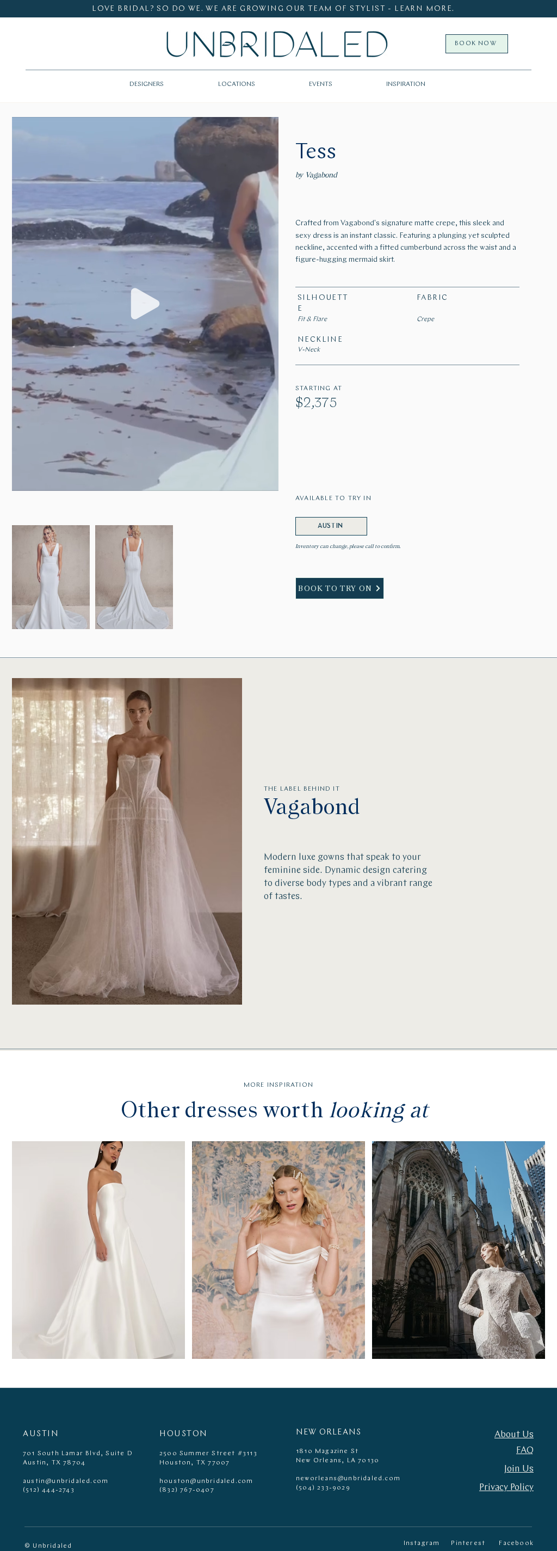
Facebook (516, 1543)
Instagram (422, 1543)
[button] (236, 84)
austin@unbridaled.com (65, 1481)
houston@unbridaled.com (206, 1481)
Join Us (519, 1469)
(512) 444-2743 (49, 1490)
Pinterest (468, 1543)
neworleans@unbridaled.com (348, 1478)
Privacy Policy (506, 1487)
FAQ (525, 1450)
